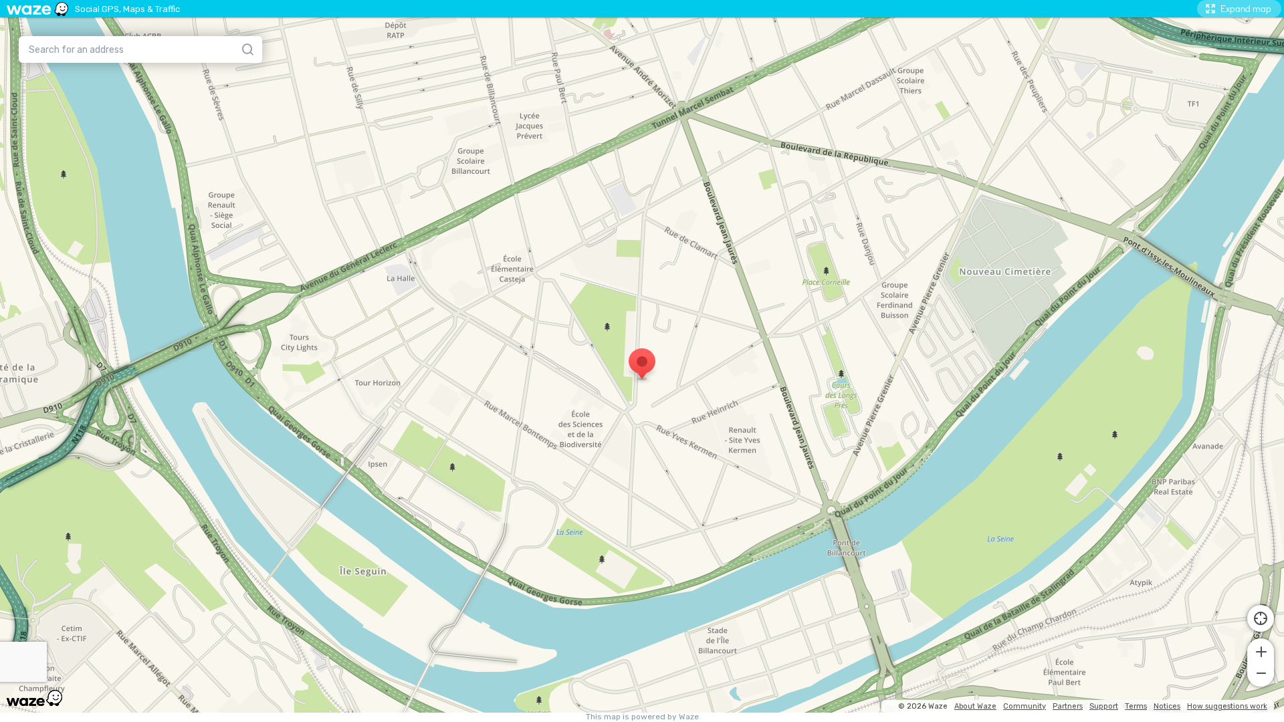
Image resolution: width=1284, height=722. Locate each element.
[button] (1260, 650)
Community (1024, 706)
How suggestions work (1227, 706)
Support (1103, 706)
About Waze (975, 706)
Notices (1167, 706)
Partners (1068, 706)
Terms (1136, 706)
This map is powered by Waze (642, 717)
